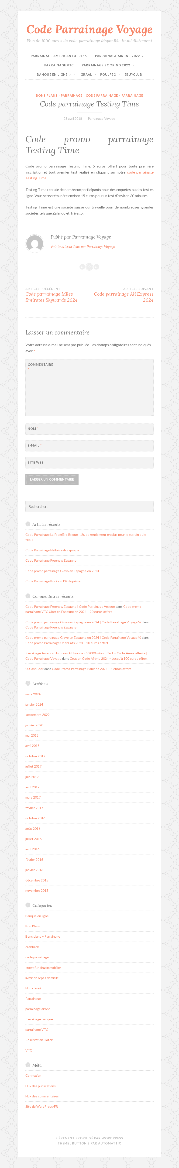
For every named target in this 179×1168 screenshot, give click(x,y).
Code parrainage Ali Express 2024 (124, 295)
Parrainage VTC (59, 65)
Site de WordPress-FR (41, 1106)
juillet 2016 (33, 839)
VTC (28, 1050)
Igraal (85, 74)
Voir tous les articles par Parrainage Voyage (83, 246)
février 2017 (34, 808)
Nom (33, 428)
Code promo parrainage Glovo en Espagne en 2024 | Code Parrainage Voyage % (83, 622)
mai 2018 (31, 735)
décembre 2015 (36, 880)
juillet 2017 (33, 766)
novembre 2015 (36, 890)
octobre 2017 (35, 756)
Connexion (33, 1075)
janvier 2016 (34, 870)
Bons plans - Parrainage (59, 95)
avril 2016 (32, 849)
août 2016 (32, 828)
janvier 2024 (34, 704)
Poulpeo (108, 74)
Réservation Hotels (39, 1040)
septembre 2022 (37, 715)
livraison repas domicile (42, 978)
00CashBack (34, 669)
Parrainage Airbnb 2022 (117, 56)
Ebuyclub (133, 74)
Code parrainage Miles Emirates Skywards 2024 (51, 295)
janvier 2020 (34, 725)
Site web (36, 462)
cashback (32, 947)
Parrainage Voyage (101, 118)
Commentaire (39, 367)
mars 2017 (33, 797)
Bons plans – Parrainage (42, 936)
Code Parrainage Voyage (89, 29)
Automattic (109, 1143)
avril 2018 (32, 746)
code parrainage (102, 95)
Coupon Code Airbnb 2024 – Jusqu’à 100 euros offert (109, 658)
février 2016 (34, 859)
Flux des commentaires (42, 1096)
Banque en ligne (37, 916)
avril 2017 (32, 787)
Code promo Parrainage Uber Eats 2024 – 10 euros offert (66, 643)
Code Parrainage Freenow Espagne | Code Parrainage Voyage (70, 606)
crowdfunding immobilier (43, 968)
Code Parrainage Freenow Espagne (50, 560)
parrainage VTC (36, 1029)
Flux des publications (40, 1086)
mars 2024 (33, 694)
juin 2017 (32, 777)
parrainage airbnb (38, 1009)
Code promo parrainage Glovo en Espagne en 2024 (62, 571)
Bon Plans (32, 926)
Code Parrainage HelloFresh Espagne (52, 550)
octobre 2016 (35, 818)
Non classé (33, 988)
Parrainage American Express (59, 56)
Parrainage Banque (39, 1019)
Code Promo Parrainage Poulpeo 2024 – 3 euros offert (91, 669)
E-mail (35, 445)
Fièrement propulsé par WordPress (89, 1138)
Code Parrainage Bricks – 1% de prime (52, 581)
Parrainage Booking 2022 (106, 65)
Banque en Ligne (52, 74)
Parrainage (132, 95)
